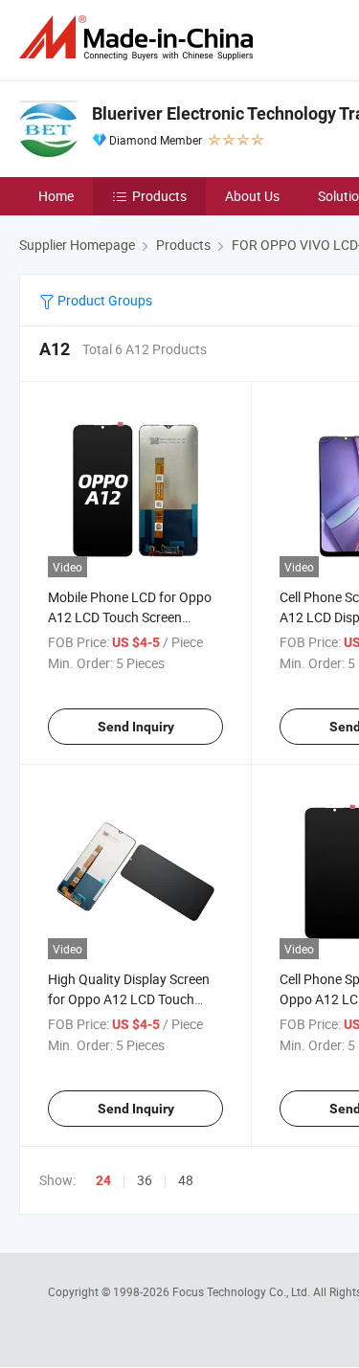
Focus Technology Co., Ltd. (242, 1291)
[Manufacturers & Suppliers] (139, 37)
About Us (252, 196)
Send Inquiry (136, 726)
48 (185, 1180)
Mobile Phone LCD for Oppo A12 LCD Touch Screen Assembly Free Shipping (130, 617)
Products (159, 196)
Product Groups (103, 300)
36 (144, 1180)
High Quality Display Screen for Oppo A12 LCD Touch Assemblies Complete (129, 999)
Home (56, 196)
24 (103, 1180)
